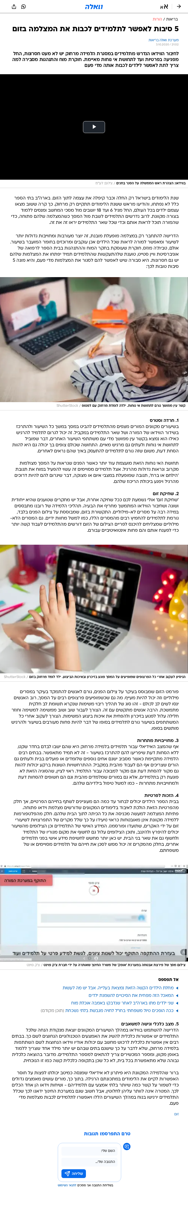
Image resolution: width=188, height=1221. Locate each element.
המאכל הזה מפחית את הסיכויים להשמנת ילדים (131, 996)
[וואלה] (94, 6)
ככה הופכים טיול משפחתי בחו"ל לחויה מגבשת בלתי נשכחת (119, 1011)
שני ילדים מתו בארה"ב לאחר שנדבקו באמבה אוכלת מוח (122, 1003)
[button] (164, 6)
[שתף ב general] (14, 6)
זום (176, 1114)
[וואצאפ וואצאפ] (23, 6)
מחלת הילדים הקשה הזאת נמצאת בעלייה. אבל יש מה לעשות (118, 988)
